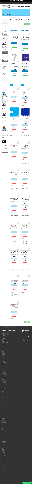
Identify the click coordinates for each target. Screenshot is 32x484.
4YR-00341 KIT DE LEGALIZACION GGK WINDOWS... (14, 64)
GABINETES (3, 469)
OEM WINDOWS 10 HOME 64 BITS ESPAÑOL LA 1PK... (14, 91)
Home (4, 9)
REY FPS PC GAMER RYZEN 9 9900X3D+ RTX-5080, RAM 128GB (5, 97)
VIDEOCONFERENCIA (4, 441)
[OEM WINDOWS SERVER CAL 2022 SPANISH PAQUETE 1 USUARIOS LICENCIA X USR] (25, 219)
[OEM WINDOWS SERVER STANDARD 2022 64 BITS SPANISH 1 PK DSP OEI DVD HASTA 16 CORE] (25, 192)
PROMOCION (4, 68)
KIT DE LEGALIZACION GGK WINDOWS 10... (14, 118)
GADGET (3, 341)
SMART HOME (3, 399)
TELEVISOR (3, 432)
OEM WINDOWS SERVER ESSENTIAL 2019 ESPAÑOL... (25, 118)
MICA (2, 409)
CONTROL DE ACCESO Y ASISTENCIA (3, 439)
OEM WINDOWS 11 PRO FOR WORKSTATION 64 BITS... (14, 199)
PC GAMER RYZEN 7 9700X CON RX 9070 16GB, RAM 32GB (5, 145)
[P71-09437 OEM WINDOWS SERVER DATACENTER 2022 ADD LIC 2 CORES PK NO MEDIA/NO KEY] (14, 245)
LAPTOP (3, 73)
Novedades (8, 333)
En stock (4, 26)
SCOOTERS (3, 343)
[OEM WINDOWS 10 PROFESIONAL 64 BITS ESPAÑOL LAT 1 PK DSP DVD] (25, 85)
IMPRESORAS (3, 457)
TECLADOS (3, 355)
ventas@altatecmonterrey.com (25, 340)
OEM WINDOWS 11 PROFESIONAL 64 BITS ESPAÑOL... (25, 37)
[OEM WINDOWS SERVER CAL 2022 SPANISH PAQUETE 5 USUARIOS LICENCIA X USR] (14, 219)
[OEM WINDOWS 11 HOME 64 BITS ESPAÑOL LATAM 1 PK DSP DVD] (14, 30)
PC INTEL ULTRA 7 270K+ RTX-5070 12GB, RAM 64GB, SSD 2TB (4, 47)
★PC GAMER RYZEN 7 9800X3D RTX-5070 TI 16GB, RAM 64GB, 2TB (5, 131)
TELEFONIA (3, 440)
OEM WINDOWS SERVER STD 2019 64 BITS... (14, 145)
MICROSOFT (5, 31)
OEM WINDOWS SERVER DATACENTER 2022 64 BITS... (25, 64)
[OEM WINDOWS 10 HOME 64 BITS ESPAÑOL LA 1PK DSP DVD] (14, 85)
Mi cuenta (13, 330)
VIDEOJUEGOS (4, 74)
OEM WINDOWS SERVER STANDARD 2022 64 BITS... (25, 199)
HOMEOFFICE (4, 72)
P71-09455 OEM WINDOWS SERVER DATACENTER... (14, 278)
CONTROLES (3, 373)
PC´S (27, 12)
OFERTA (3, 67)
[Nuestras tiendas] (5, 59)
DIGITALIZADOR (4, 418)
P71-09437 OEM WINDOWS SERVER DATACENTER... (14, 252)
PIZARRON (3, 431)
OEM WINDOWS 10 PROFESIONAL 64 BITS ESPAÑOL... (25, 92)
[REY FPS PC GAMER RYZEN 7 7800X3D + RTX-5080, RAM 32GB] (4, 94)
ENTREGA (8, 337)
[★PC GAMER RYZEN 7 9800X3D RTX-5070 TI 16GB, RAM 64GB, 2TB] (4, 114)
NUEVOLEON (4, 66)
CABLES (3, 451)
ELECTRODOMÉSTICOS (5, 334)
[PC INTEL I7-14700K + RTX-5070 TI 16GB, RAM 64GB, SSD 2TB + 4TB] (4, 104)
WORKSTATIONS (5, 12)
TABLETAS (3, 410)
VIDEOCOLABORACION (5, 342)
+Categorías (5, 14)
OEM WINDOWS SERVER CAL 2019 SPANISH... (25, 173)
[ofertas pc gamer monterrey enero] (16, 1)
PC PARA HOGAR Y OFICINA (14, 12)
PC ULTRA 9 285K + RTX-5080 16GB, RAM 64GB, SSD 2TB (5, 108)
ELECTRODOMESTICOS (5, 372)
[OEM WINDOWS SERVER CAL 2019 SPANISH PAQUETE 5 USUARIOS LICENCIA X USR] (25, 166)
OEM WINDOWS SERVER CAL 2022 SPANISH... (14, 226)
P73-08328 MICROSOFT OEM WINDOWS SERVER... (25, 252)
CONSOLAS (3, 376)
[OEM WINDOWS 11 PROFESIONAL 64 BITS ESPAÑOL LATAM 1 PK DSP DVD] (25, 30)
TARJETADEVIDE (4, 75)
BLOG (10, 14)
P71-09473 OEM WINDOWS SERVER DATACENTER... (25, 278)
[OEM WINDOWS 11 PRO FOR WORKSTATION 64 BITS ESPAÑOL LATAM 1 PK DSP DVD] (14, 192)
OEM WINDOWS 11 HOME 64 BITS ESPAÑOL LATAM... (14, 37)
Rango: (3, 34)
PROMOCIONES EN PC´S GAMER (12, 9)
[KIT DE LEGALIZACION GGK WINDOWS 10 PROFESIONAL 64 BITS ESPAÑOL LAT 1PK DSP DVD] (14, 112)
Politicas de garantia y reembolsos (8, 342)
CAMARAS (3, 434)
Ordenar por (10, 21)
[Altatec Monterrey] (6, 6)
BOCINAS (3, 419)
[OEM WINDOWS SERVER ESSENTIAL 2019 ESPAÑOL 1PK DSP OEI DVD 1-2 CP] (25, 112)
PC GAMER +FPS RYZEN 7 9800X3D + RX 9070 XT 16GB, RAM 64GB (4, 118)
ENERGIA (3, 433)
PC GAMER (21, 9)
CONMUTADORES (4, 458)
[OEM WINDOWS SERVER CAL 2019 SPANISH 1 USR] (14, 166)
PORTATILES (23, 12)
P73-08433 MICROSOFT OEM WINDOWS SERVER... (14, 305)
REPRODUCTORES (4, 400)
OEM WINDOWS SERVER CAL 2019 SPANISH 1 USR (14, 173)
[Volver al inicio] (3, 17)
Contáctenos (8, 336)
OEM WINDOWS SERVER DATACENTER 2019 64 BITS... (25, 145)
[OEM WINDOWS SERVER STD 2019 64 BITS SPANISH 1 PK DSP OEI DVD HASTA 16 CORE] (14, 138)
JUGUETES (3, 354)
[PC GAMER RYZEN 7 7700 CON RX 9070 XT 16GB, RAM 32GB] (4, 141)
